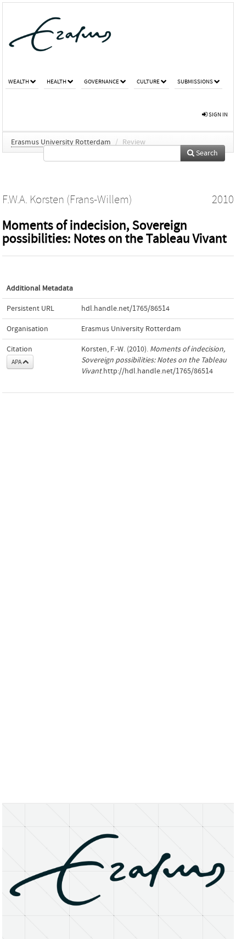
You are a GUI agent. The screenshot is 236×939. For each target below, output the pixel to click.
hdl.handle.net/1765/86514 (125, 308)
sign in (217, 114)
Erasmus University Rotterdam (61, 142)
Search (206, 153)
